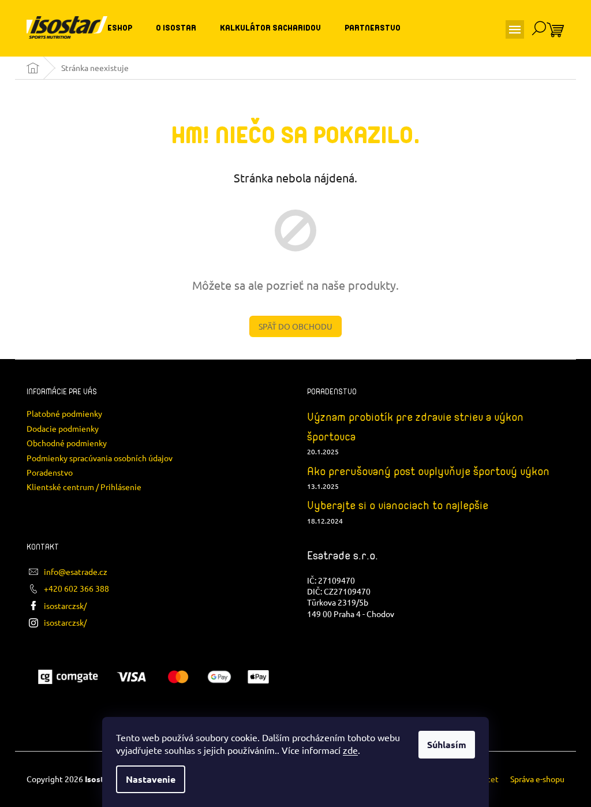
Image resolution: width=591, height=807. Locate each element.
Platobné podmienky (64, 413)
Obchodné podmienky (67, 443)
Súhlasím (446, 744)
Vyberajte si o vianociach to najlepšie (397, 506)
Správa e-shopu (537, 779)
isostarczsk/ (65, 605)
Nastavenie (150, 779)
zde (350, 750)
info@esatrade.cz (75, 571)
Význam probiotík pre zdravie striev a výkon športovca (415, 426)
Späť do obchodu (295, 326)
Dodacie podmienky (63, 428)
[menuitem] (120, 28)
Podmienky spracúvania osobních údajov (100, 458)
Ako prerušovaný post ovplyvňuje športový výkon (428, 472)
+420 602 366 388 (76, 588)
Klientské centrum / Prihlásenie (84, 486)
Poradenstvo (50, 472)
